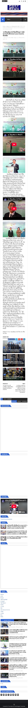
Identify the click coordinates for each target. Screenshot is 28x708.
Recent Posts (7, 620)
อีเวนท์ (2, 598)
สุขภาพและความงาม (5, 610)
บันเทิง (2, 604)
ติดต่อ (2, 616)
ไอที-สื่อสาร (3, 603)
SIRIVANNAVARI (6, 359)
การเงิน (2, 606)
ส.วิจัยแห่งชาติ (14, 26)
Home (4, 26)
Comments (20, 620)
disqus (19, 401)
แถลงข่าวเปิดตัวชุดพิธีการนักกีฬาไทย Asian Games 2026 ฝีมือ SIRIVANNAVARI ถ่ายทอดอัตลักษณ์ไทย (14, 363)
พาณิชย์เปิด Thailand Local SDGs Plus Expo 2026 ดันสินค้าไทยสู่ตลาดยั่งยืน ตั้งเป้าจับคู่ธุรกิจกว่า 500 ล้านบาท (17, 645)
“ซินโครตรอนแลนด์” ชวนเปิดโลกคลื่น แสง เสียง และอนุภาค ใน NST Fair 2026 (13, 377)
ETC (2, 683)
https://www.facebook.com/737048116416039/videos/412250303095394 (14, 81)
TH (21, 26)
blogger (14, 401)
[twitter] (23, 1)
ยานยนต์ (2, 601)
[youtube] (19, 1)
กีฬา (1, 608)
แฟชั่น (2, 611)
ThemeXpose (11, 706)
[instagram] (25, 1)
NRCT (19, 26)
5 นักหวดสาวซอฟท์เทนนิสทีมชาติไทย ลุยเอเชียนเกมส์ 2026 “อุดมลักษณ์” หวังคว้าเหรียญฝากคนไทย (18, 675)
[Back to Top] (14, 704)
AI (4, 347)
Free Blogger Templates (19, 706)
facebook (24, 401)
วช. (10, 26)
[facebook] (21, 1)
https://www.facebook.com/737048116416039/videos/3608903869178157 (14, 221)
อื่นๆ (1, 615)
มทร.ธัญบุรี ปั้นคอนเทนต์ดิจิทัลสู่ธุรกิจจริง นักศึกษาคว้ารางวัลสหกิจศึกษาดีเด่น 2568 (17, 537)
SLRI (4, 374)
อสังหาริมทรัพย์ (4, 599)
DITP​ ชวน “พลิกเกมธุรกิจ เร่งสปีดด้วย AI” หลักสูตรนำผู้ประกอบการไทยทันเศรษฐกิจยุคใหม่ (14, 350)
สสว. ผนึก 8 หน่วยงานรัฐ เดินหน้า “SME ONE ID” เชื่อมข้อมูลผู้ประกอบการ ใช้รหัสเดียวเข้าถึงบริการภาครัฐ (17, 652)
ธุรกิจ (2, 596)
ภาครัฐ (7, 26)
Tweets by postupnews (6, 519)
